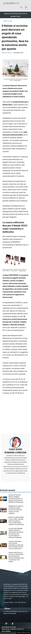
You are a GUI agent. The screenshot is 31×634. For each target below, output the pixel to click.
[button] (21, 7)
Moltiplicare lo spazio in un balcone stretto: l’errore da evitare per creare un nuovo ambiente (16, 509)
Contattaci (6, 604)
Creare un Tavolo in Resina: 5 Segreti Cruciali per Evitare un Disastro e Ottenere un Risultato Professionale (16, 498)
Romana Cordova (6, 52)
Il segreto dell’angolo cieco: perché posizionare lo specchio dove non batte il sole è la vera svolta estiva (16, 545)
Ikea (11, 21)
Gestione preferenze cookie (23, 632)
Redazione (6, 629)
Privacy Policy (17, 629)
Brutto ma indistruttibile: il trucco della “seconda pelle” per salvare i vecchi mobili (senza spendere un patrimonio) (16, 520)
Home (5, 21)
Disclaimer (6, 631)
